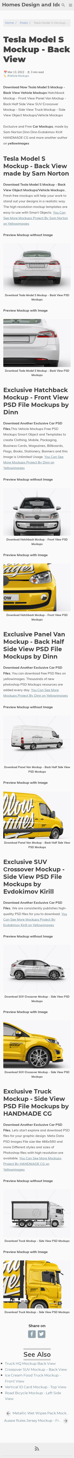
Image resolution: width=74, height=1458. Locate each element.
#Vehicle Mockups (18, 75)
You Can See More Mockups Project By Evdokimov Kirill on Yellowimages (35, 919)
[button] (70, 5)
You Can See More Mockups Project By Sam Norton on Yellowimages (35, 218)
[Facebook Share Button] (32, 1334)
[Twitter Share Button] (42, 1334)
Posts (24, 22)
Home (9, 22)
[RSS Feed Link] (37, 1450)
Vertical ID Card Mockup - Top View (35, 1387)
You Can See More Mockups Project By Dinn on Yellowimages (33, 462)
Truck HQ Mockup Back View (30, 1363)
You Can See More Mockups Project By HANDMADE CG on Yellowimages (32, 1163)
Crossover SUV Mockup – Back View (36, 1369)
